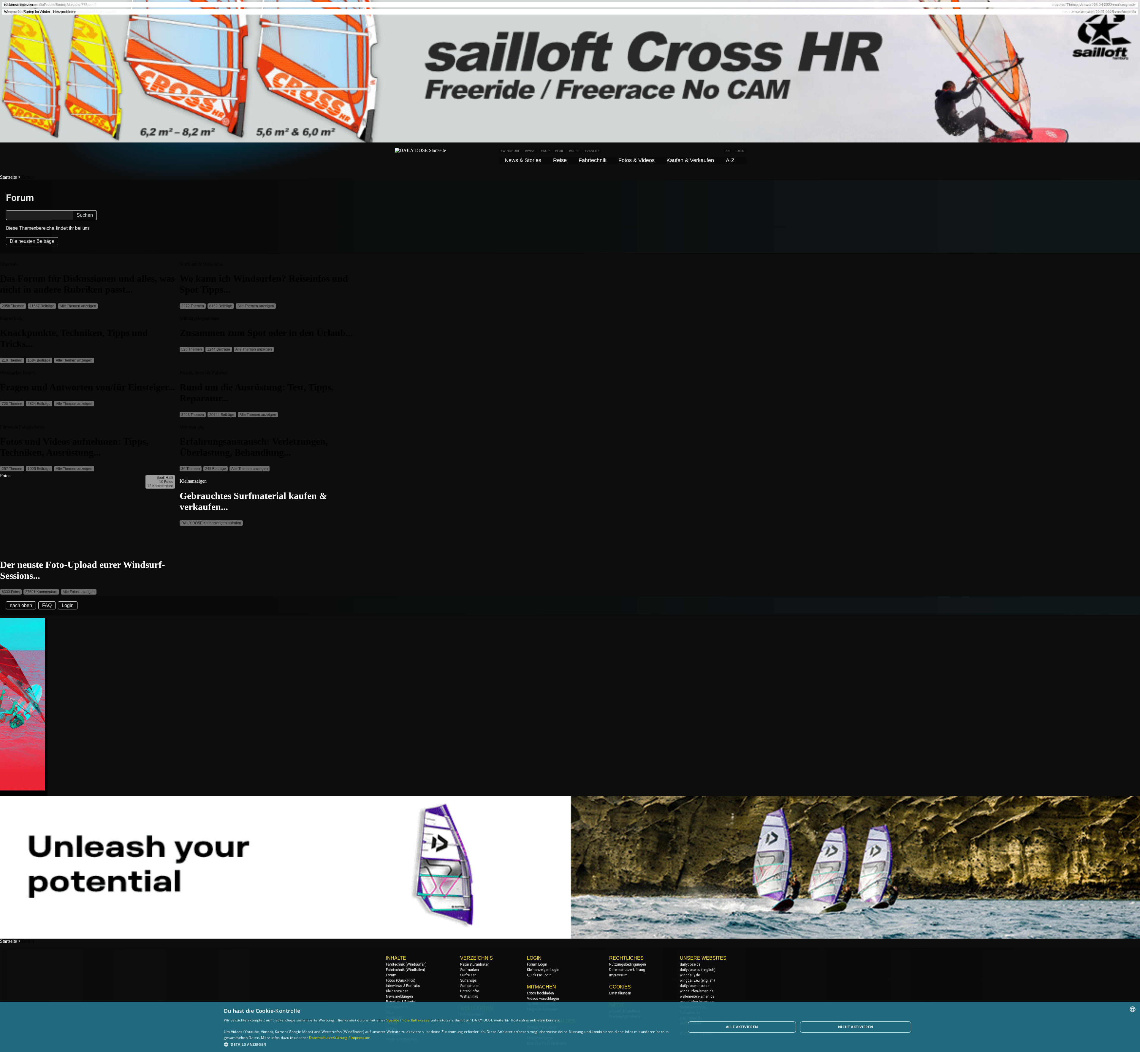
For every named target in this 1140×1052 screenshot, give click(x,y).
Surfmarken (469, 970)
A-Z (730, 160)
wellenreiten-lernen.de (697, 996)
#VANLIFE (592, 151)
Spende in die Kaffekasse (408, 1020)
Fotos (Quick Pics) (400, 980)
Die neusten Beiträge (32, 241)
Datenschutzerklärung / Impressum (339, 1037)
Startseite (8, 177)
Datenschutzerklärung (627, 970)
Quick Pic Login (539, 975)
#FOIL (559, 151)
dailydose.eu (690, 970)
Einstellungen (620, 993)
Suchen (85, 215)
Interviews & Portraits (403, 986)
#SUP (545, 151)
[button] (448, 1044)
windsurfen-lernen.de (696, 991)
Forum (391, 975)
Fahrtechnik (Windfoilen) (405, 970)
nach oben (21, 605)
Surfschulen (469, 986)
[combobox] (1133, 1009)
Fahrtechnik (593, 160)
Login (68, 605)
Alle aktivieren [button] (742, 1026)
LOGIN (740, 151)
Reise (560, 160)
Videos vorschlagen (543, 998)
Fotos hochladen (540, 993)
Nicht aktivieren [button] (855, 1026)
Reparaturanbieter (474, 964)
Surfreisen (468, 975)
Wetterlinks (469, 996)
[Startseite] (420, 150)
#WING (530, 151)
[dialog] (570, 1027)
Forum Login (537, 964)
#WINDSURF (510, 151)
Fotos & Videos (636, 160)
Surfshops (468, 980)
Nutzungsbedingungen (627, 964)
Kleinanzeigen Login (543, 970)
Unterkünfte (469, 991)
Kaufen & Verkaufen (690, 160)
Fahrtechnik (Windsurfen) (406, 964)
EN (728, 151)
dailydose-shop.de (694, 986)
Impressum (618, 975)
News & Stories (523, 160)
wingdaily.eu (690, 980)
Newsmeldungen (399, 996)
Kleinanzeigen (397, 991)
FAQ (47, 605)
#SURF (574, 151)
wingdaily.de (690, 975)
